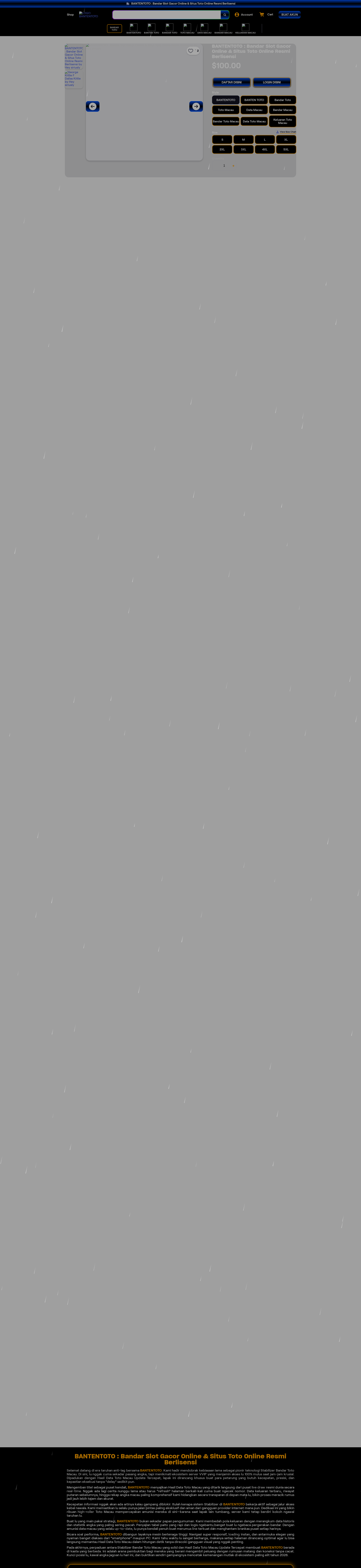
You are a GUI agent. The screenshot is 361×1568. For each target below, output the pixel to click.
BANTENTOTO (151, 1470)
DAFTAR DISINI (232, 82)
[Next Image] (196, 106)
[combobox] (167, 15)
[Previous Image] (92, 106)
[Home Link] (92, 14)
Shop (70, 14)
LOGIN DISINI (272, 82)
